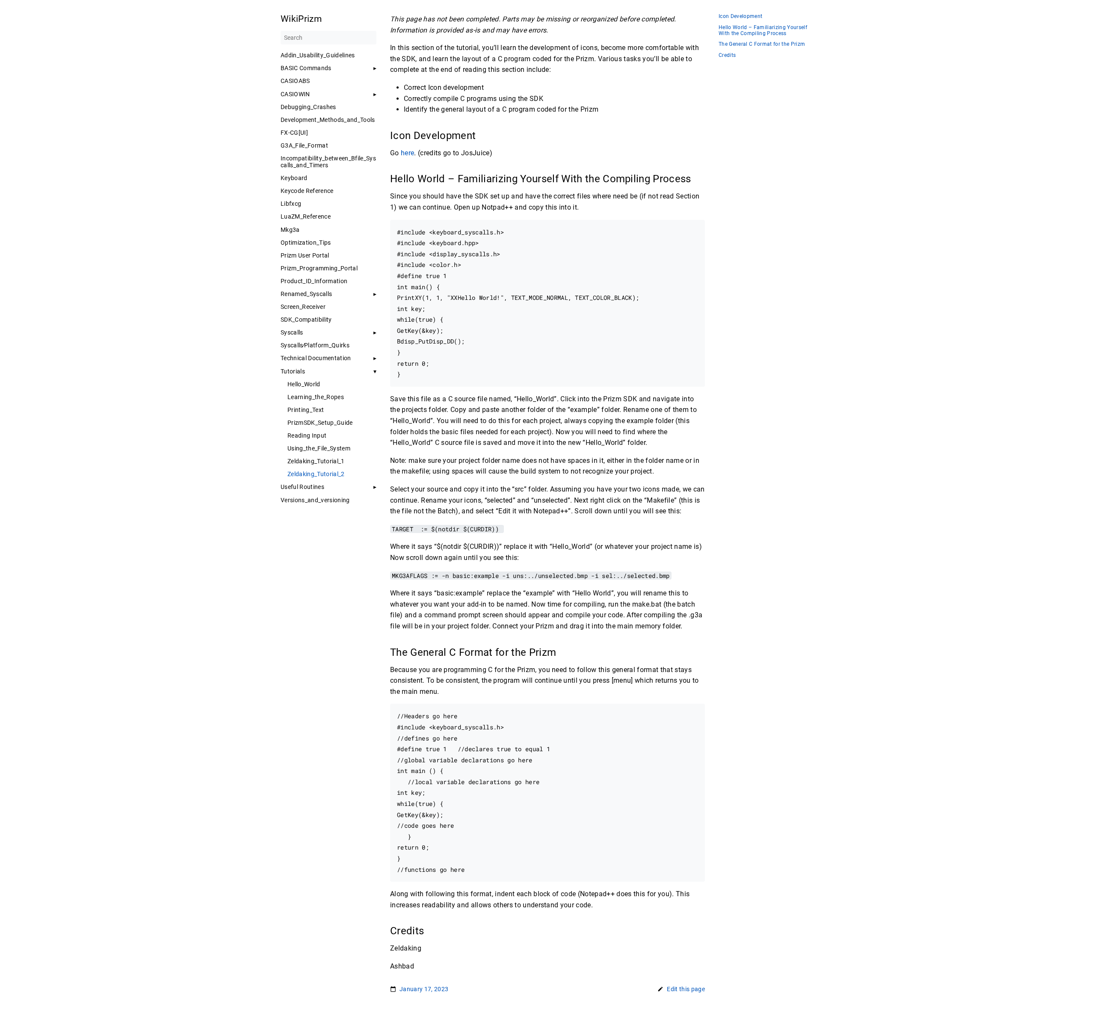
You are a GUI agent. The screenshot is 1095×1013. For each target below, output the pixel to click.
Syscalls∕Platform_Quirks (315, 345)
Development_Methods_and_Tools (328, 119)
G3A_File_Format (304, 145)
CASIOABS (295, 80)
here (407, 153)
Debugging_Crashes (308, 107)
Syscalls (292, 332)
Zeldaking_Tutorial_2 (316, 474)
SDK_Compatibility (306, 319)
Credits (727, 55)
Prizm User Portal (305, 255)
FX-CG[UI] (294, 132)
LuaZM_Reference (306, 216)
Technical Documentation (316, 358)
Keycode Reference (307, 190)
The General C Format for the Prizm (762, 44)
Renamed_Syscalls (306, 293)
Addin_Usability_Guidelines (318, 55)
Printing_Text (305, 409)
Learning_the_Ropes (315, 397)
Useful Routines (302, 486)
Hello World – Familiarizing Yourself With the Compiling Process (763, 30)
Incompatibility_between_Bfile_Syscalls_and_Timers (328, 162)
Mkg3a (290, 229)
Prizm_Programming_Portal (319, 268)
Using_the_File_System (318, 448)
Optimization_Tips (306, 242)
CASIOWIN (295, 94)
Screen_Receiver (303, 306)
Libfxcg (291, 203)
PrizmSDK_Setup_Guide (320, 422)
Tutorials (293, 371)
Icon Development (740, 16)
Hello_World (303, 384)
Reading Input (306, 435)
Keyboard (294, 178)
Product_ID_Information (314, 281)
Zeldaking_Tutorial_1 (316, 461)
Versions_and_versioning (315, 500)
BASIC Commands (306, 68)
